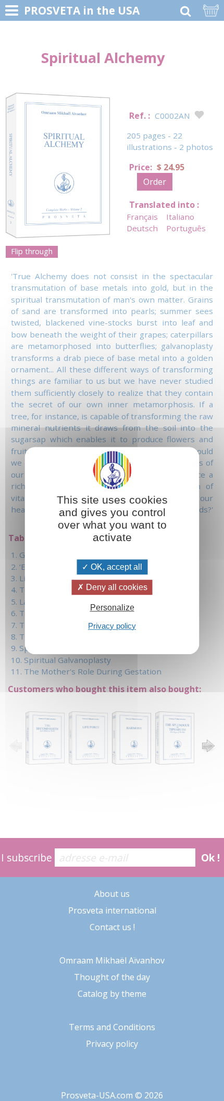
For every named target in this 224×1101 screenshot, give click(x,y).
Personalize (112, 608)
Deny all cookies (115, 587)
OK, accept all (115, 566)
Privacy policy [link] (112, 625)
